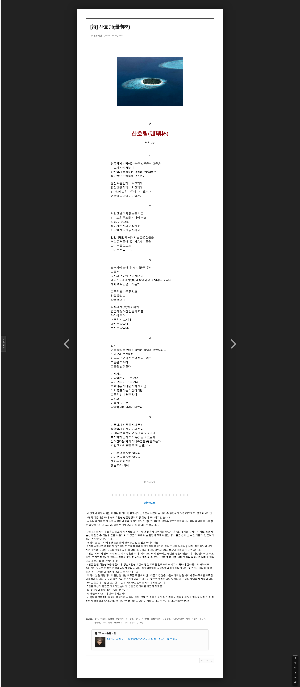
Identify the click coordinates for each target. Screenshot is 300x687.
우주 (104, 622)
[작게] (295, 667)
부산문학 (129, 619)
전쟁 (110, 622)
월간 (96, 619)
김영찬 (111, 619)
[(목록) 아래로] (295, 677)
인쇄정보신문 (178, 619)
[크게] (295, 662)
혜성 (141, 622)
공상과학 (118, 622)
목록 (4, 343)
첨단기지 (133, 622)
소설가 (202, 619)
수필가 (195, 619)
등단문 (97, 622)
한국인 (103, 619)
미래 (126, 622)
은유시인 (120, 619)
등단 (137, 619)
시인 (188, 619)
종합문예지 (156, 619)
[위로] (295, 672)
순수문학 (145, 619)
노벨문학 (166, 619)
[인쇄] (295, 682)
